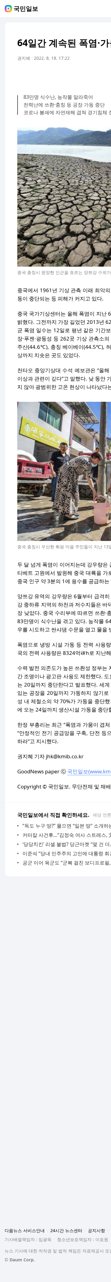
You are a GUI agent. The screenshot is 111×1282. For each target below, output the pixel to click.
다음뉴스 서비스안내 (25, 1230)
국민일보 (26, 9)
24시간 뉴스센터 (66, 1230)
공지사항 (96, 1230)
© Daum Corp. (20, 1259)
